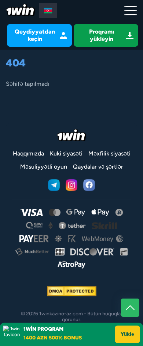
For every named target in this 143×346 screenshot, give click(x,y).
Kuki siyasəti (66, 153)
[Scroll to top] (130, 308)
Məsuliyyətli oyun (43, 166)
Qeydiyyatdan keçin (35, 35)
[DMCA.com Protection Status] (71, 291)
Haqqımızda (28, 153)
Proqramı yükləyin (101, 35)
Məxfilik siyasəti (109, 153)
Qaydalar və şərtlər (98, 166)
